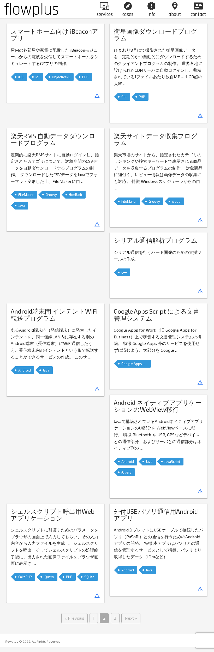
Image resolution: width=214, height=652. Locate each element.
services (105, 9)
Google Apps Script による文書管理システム (156, 314)
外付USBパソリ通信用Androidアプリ (156, 514)
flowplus (31, 9)
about (175, 9)
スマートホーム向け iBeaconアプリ (54, 34)
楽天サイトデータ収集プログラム (155, 139)
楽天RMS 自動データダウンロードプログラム (53, 139)
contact (198, 9)
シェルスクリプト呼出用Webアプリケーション (52, 514)
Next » (131, 617)
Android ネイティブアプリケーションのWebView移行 (158, 406)
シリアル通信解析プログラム (156, 240)
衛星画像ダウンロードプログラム (155, 34)
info (151, 9)
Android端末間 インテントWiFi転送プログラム (54, 314)
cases (127, 9)
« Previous (74, 617)
